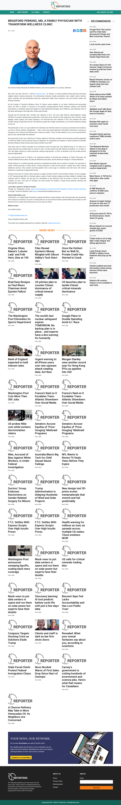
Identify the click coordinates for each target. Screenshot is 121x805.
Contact (55, 787)
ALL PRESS (35, 12)
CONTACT (46, 12)
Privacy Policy (57, 781)
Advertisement (58, 784)
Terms (55, 778)
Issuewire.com (39, 94)
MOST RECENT (22, 12)
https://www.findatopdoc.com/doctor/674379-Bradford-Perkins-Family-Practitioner (58, 189)
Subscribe (96, 788)
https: (35, 191)
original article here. (54, 223)
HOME (12, 12)
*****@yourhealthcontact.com (17, 215)
